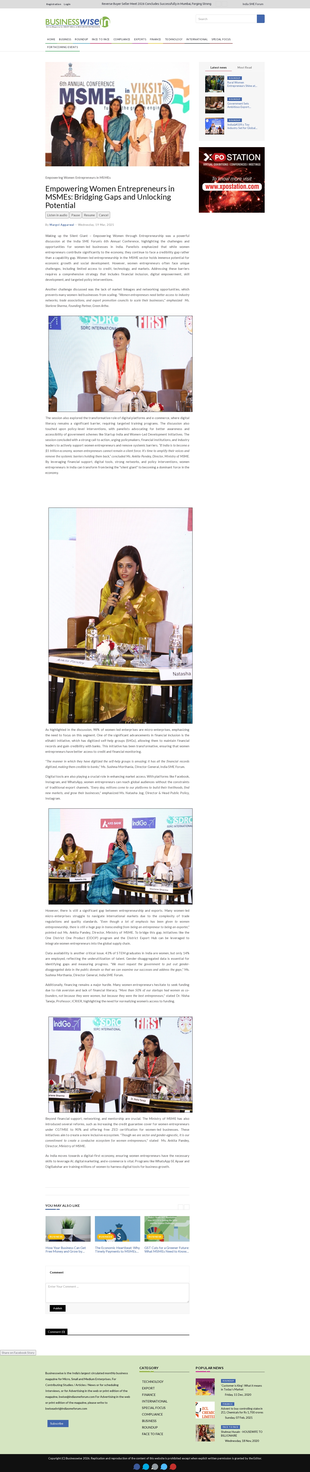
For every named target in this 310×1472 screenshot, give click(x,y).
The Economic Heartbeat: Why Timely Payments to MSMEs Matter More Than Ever (117, 1249)
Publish (57, 1308)
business (56, 1236)
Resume (89, 215)
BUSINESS (65, 39)
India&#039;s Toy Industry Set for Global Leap (241, 126)
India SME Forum (253, 4)
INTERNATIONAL (197, 39)
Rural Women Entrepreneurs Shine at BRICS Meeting (241, 84)
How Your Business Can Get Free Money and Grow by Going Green (66, 1249)
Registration (53, 4)
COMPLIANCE (121, 39)
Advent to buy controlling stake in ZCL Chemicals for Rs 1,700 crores (242, 1410)
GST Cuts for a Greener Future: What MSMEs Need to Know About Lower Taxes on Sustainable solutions (166, 1249)
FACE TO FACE (101, 39)
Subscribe (56, 1423)
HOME (51, 39)
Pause (75, 215)
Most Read (244, 67)
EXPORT (148, 1388)
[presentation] (180, 1207)
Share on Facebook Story (18, 1352)
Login (67, 4)
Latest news (218, 67)
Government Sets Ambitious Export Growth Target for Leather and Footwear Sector (241, 105)
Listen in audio (57, 215)
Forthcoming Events (62, 47)
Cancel (103, 215)
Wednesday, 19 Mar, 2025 (96, 224)
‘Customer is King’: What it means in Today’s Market (241, 1387)
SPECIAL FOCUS (221, 39)
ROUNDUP (81, 39)
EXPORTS (140, 39)
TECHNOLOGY (174, 39)
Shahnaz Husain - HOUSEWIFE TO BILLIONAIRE (242, 1433)
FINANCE (155, 39)
